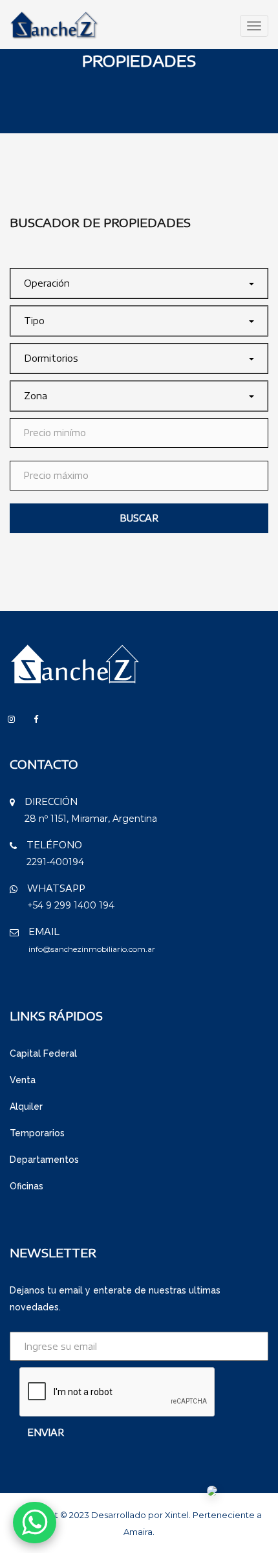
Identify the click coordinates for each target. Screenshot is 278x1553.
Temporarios (37, 1133)
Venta (23, 1080)
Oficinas (26, 1186)
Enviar (45, 1432)
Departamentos (44, 1159)
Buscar (139, 517)
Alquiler (26, 1106)
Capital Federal (43, 1053)
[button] (139, 283)
